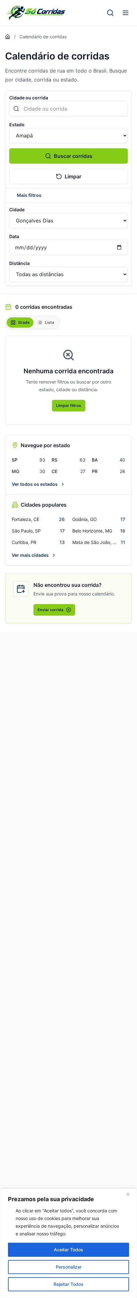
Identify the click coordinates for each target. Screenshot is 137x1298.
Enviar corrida (50, 609)
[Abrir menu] (125, 12)
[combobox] (68, 108)
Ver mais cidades (30, 555)
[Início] (7, 36)
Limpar (73, 176)
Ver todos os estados (35, 484)
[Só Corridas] (35, 12)
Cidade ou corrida (28, 97)
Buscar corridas (73, 156)
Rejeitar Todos (68, 1284)
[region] (68, 1243)
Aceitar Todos (68, 1249)
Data (14, 236)
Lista (49, 322)
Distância (19, 263)
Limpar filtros (68, 405)
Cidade (17, 209)
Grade (24, 322)
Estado (17, 124)
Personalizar (69, 1267)
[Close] (130, 1194)
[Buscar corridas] (110, 12)
